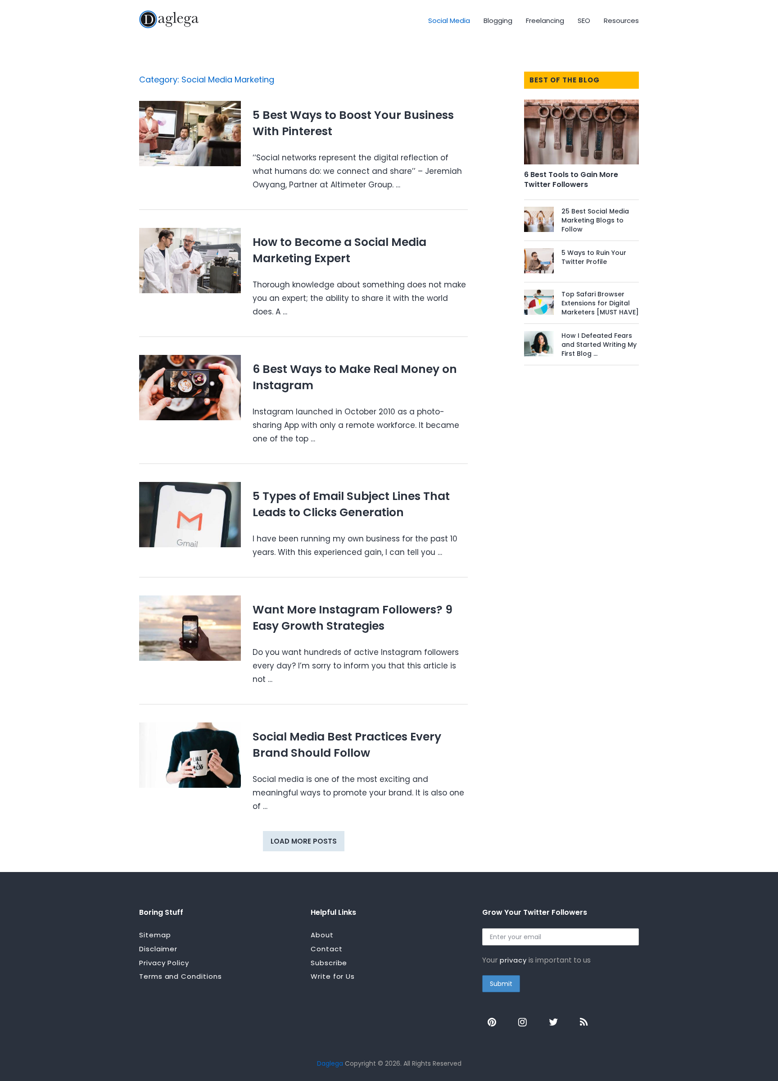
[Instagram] (522, 1021)
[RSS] (584, 1021)
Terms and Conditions (180, 976)
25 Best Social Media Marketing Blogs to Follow (595, 220)
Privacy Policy (164, 962)
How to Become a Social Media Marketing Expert (339, 250)
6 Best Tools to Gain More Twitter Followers (571, 179)
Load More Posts (304, 841)
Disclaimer (158, 949)
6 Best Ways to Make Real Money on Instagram (355, 377)
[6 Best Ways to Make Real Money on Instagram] (190, 387)
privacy (513, 960)
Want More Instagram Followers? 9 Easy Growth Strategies (352, 618)
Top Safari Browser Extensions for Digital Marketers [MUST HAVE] (600, 303)
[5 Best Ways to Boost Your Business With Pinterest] (190, 133)
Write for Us (333, 976)
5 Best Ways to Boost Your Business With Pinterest (353, 123)
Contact (326, 949)
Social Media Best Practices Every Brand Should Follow (347, 745)
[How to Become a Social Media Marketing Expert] (190, 260)
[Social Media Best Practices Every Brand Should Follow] (190, 755)
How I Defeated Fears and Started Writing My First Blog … (599, 344)
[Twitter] (553, 1021)
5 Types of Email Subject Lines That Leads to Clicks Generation (351, 504)
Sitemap (155, 935)
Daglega (330, 1063)
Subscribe (329, 962)
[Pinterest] (492, 1021)
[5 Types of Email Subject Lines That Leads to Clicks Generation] (190, 514)
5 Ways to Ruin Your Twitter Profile (593, 257)
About (322, 935)
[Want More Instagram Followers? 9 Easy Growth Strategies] (190, 628)
